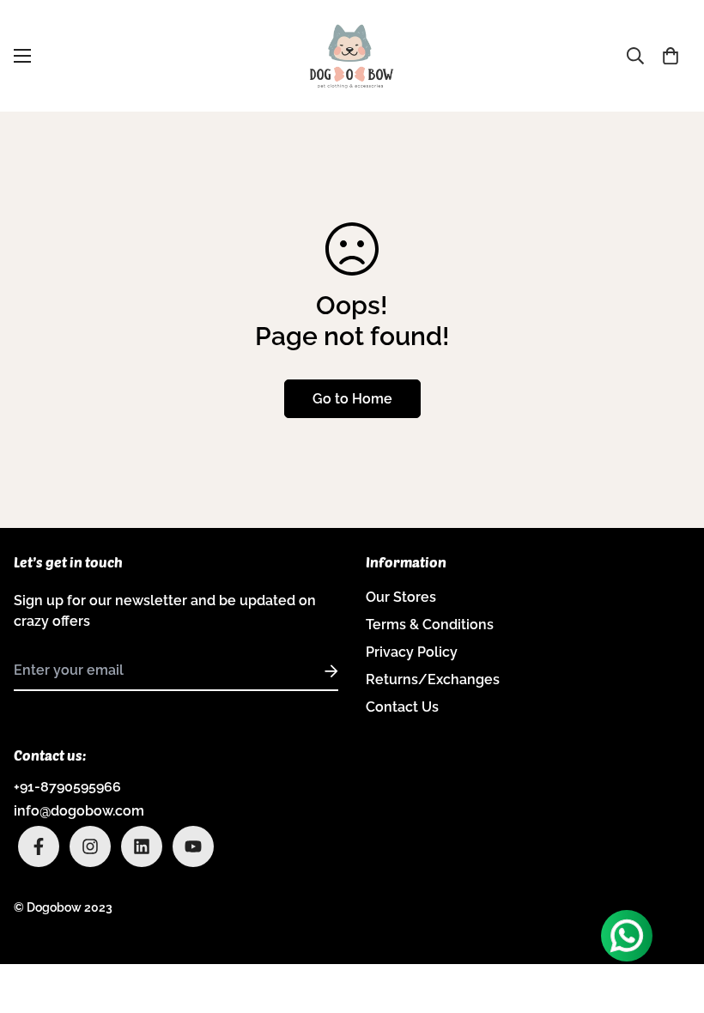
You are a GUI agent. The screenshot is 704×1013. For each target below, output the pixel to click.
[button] (670, 56)
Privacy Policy (412, 652)
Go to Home (352, 399)
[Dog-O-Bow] (352, 56)
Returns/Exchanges (433, 679)
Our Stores (401, 597)
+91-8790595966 (67, 787)
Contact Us (402, 707)
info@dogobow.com (79, 811)
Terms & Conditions (430, 624)
